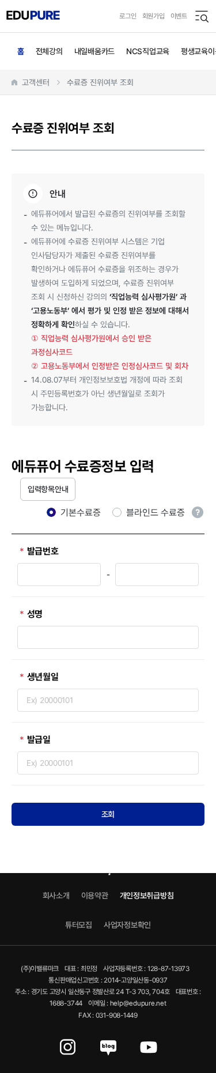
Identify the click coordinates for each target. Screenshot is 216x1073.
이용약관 (94, 895)
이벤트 (178, 16)
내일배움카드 (94, 51)
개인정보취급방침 (147, 895)
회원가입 (153, 16)
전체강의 (49, 51)
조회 (108, 813)
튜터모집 (78, 924)
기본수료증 (80, 512)
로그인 (127, 16)
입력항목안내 (48, 488)
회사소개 (56, 895)
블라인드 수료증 (155, 512)
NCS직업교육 (147, 51)
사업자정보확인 (127, 924)
